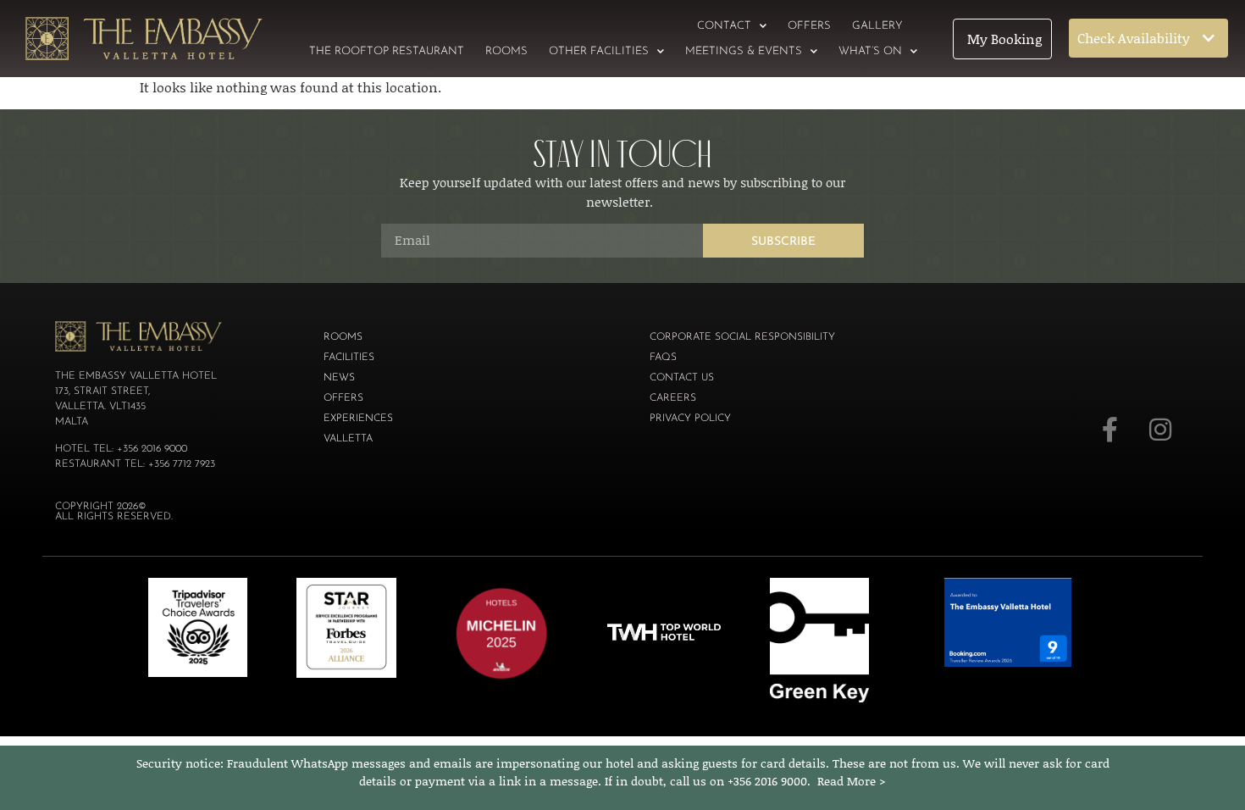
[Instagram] (1160, 429)
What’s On (870, 51)
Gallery (877, 25)
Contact (724, 25)
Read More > (851, 781)
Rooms (506, 51)
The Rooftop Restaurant (386, 51)
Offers (809, 25)
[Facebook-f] (1109, 429)
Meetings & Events (743, 51)
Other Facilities (599, 51)
